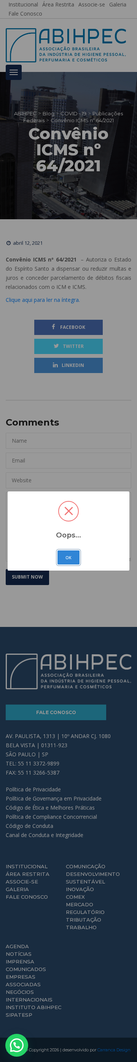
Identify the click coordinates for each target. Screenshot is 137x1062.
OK (68, 557)
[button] (16, 1045)
